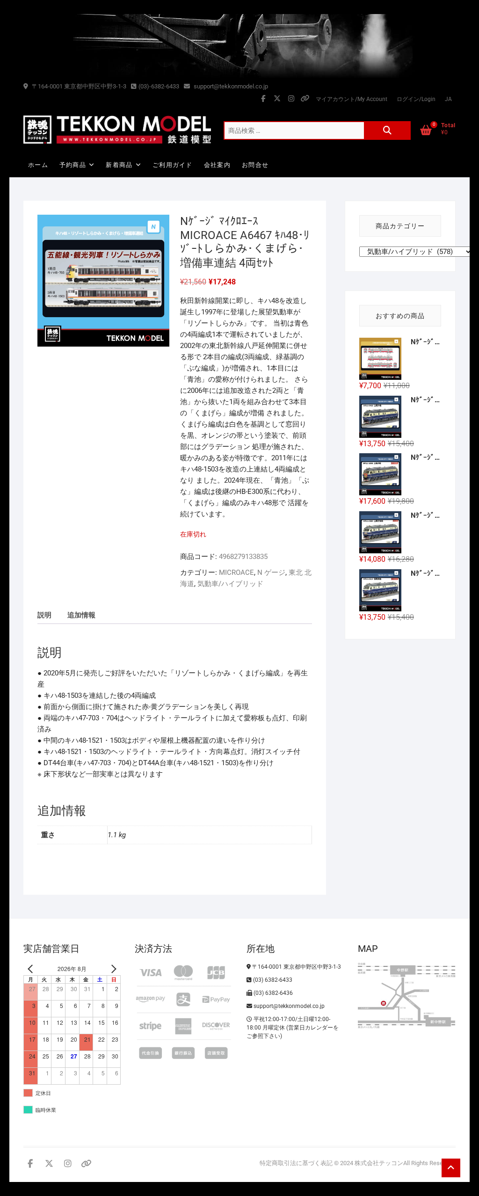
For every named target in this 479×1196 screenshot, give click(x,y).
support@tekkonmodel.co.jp (230, 86)
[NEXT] (112, 968)
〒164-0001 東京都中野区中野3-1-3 (78, 86)
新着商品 (119, 164)
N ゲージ (271, 572)
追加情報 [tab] (81, 615)
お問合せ (255, 164)
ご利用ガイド (172, 164)
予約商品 (72, 164)
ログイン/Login (416, 99)
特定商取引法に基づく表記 (296, 1163)
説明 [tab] (44, 615)
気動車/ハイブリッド (230, 584)
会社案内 (217, 164)
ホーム (38, 164)
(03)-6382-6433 (158, 86)
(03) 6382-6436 (272, 993)
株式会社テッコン (379, 1163)
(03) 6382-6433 (272, 980)
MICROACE (236, 572)
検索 (387, 130)
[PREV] (32, 968)
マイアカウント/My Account (351, 99)
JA (448, 99)
